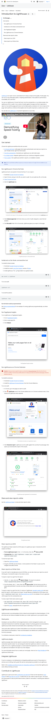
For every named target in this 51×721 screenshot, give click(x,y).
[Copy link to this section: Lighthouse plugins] (14, 639)
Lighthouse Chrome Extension (16, 383)
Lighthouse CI (13, 110)
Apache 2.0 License (22, 692)
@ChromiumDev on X (39, 703)
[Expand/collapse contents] (11, 18)
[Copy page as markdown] (32, 14)
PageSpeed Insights (12, 318)
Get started (18, 10)
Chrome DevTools (32, 371)
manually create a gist (38, 590)
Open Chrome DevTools (10, 179)
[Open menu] (2, 1)
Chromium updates (22, 703)
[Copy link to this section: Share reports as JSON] (17, 544)
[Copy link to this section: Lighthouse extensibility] (19, 609)
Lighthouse (10, 6)
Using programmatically (9, 306)
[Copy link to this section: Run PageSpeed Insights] (17, 312)
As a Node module (8, 155)
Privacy (6, 714)
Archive (19, 707)
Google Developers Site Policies (41, 692)
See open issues (5, 705)
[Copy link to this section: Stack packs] (10, 619)
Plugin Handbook (42, 650)
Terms (3, 714)
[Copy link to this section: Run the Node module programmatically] (22, 304)
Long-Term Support (18, 268)
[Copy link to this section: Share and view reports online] (24, 498)
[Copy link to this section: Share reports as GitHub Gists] (21, 569)
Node (29, 268)
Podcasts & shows (21, 709)
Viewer (10, 605)
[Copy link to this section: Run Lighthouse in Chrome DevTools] (25, 169)
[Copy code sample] (48, 275)
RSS (35, 709)
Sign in (47, 1)
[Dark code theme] (46, 275)
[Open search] (31, 1)
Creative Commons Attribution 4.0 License (39, 690)
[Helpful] (46, 11)
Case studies (20, 705)
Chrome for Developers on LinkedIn (42, 707)
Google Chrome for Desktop (16, 174)
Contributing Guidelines (26, 635)
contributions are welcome (23, 674)
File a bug (4, 703)
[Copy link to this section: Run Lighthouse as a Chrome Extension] (26, 367)
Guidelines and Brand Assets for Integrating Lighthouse (21, 665)
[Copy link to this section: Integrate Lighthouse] (18, 656)
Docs (3, 6)
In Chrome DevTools (9, 149)
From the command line (10, 153)
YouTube (36, 705)
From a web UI (7, 158)
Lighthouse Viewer (10, 502)
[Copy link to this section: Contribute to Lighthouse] (21, 671)
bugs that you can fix (14, 676)
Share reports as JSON (26, 594)
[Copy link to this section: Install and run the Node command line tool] (29, 260)
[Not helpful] (48, 11)
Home (3, 10)
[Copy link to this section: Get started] (11, 142)
